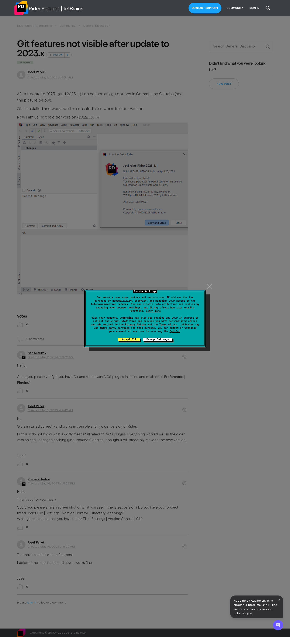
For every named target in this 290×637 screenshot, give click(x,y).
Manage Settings (157, 339)
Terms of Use (168, 324)
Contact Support (205, 8)
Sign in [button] (254, 8)
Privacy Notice (135, 324)
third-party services (115, 328)
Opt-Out (175, 331)
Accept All (128, 339)
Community (235, 8)
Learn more (153, 311)
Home (21, 8)
